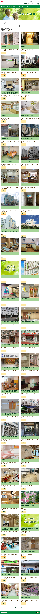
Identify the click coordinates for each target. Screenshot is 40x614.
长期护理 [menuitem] (7, 6)
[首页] (2, 1)
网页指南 (38, 4)
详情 (4, 52)
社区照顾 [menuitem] (19, 6)
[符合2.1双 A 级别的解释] (37, 612)
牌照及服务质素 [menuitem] (15, 6)
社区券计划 (30, 25)
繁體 (37, 3)
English (36, 3)
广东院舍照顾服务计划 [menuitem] (27, 6)
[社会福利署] (4, 612)
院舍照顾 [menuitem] (10, 6)
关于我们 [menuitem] (3, 6)
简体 (38, 3)
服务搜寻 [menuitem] (33, 6)
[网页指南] (36, 4)
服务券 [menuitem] (23, 6)
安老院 (10, 25)
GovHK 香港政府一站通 (27, 3)
